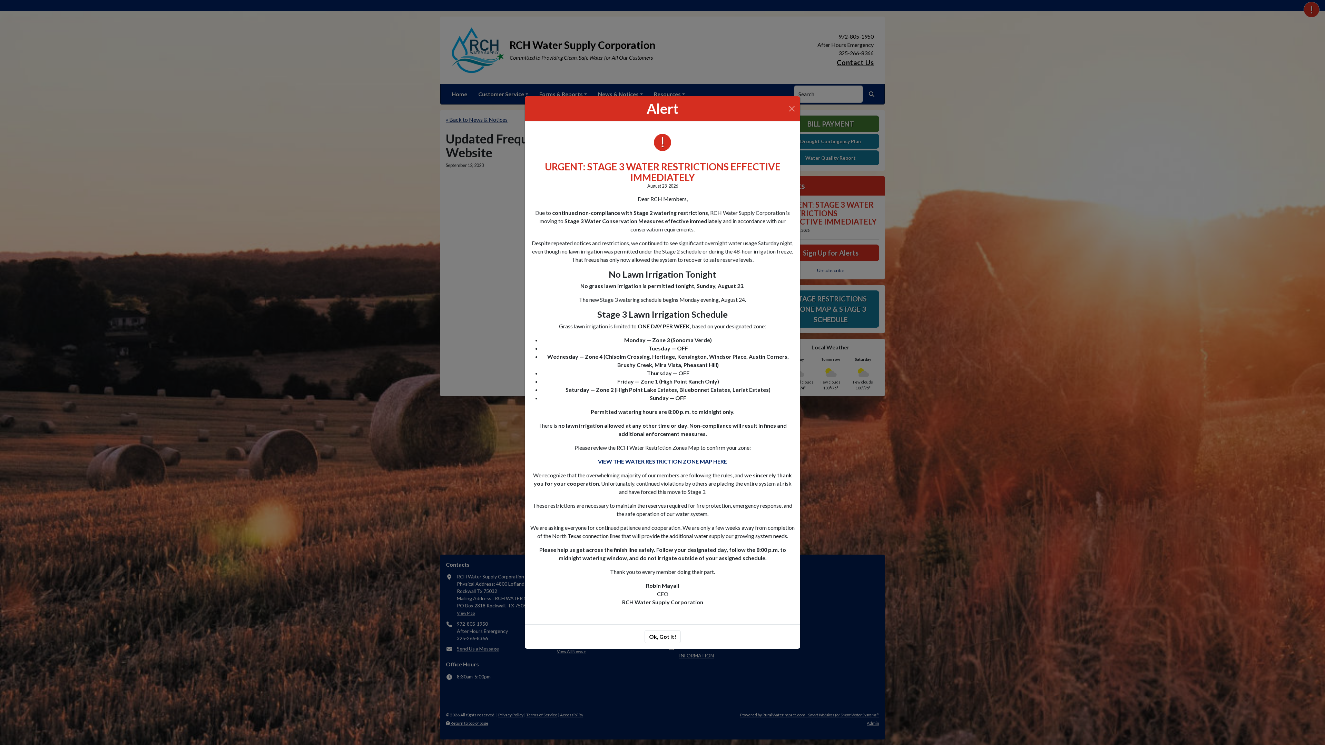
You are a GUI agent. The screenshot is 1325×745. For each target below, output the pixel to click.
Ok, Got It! (662, 636)
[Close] (791, 108)
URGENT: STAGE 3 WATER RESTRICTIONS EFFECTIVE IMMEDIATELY (663, 172)
